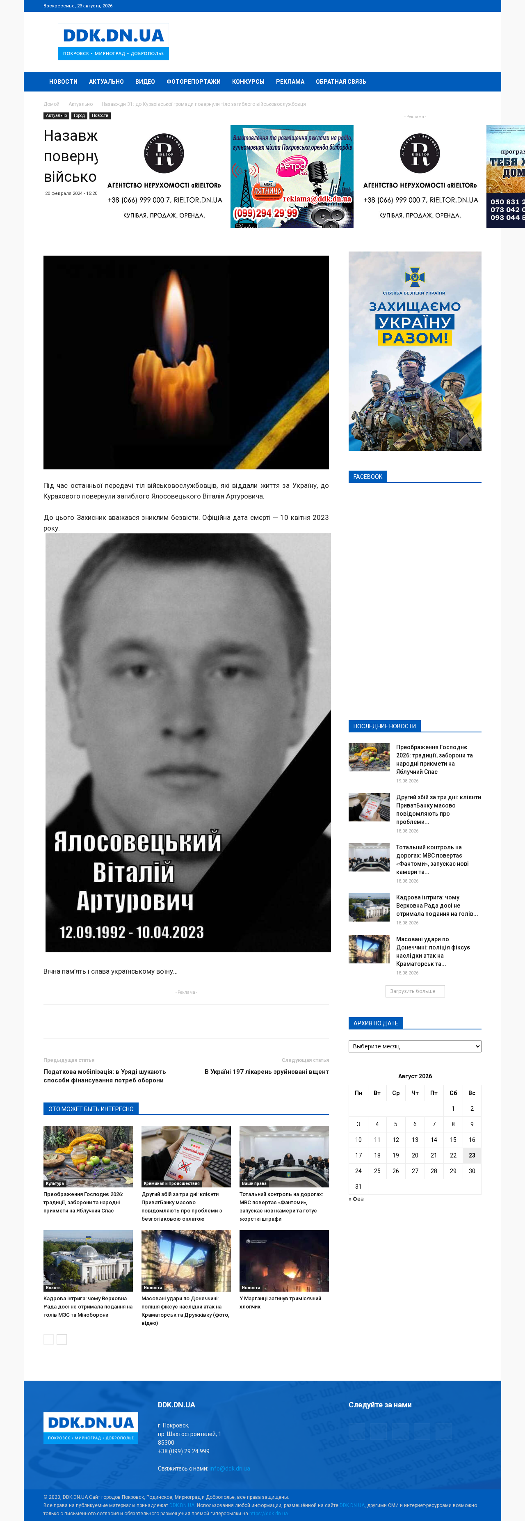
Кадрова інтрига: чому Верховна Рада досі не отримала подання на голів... (437, 905)
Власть (53, 1287)
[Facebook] (421, 5)
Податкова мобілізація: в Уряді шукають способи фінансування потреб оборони (104, 1076)
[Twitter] (448, 5)
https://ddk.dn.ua (268, 1513)
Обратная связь (341, 81)
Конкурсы (248, 81)
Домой (51, 104)
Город (79, 115)
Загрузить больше (413, 991)
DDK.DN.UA (181, 1505)
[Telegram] (435, 5)
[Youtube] (475, 5)
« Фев (356, 1199)
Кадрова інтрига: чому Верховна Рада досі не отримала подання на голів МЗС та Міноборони (87, 1306)
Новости (63, 81)
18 (377, 1155)
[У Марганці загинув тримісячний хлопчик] (284, 1261)
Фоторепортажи (194, 81)
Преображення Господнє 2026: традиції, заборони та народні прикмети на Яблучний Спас (83, 1202)
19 (396, 1155)
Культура (55, 1183)
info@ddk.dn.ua (230, 1468)
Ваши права (254, 1183)
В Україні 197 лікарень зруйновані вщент (267, 1071)
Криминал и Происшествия (172, 1183)
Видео (145, 81)
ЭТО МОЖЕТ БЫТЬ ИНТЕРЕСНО (91, 1109)
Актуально (106, 81)
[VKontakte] (462, 5)
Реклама (290, 81)
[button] (472, 82)
